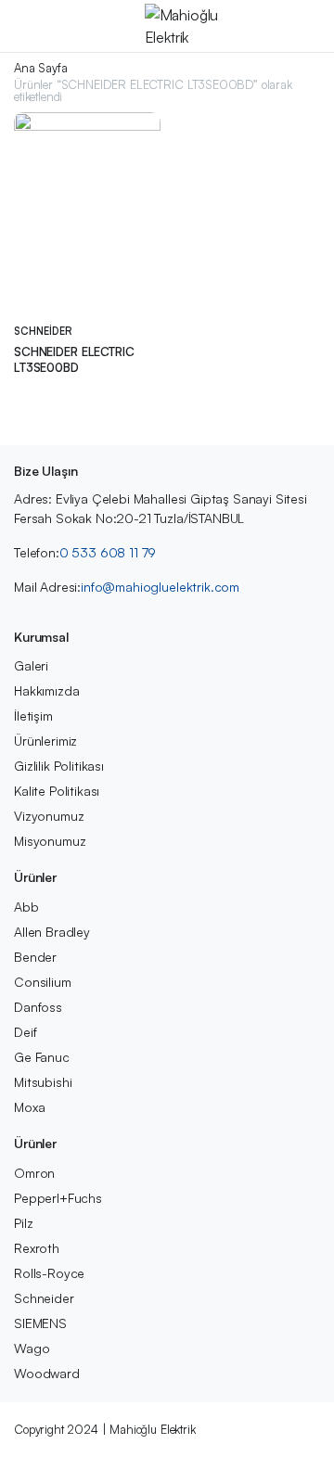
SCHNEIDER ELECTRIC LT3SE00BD (74, 359)
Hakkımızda (46, 690)
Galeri (31, 665)
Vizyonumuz (49, 816)
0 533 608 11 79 (108, 552)
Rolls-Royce (49, 1273)
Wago (31, 1348)
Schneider (43, 331)
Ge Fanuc (42, 1057)
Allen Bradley (52, 931)
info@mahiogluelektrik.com (160, 586)
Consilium (42, 982)
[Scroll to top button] (304, 1373)
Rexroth (36, 1248)
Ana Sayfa (41, 68)
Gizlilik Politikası (59, 765)
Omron (34, 1173)
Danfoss (38, 1007)
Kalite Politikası (56, 791)
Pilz (23, 1223)
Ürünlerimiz (45, 740)
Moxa (29, 1107)
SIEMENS (40, 1323)
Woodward (47, 1373)
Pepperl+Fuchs (58, 1198)
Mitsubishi (42, 1082)
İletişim (33, 715)
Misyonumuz (49, 841)
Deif (25, 1032)
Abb (26, 906)
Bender (35, 957)
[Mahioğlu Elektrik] (185, 26)
